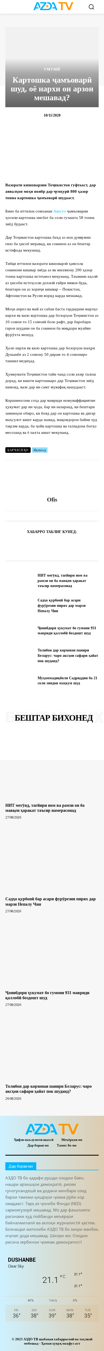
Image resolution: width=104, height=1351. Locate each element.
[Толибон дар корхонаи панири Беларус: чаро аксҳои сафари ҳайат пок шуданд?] (19, 656)
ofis (52, 499)
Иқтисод (40, 450)
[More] (96, 545)
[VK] (72, 545)
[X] (59, 545)
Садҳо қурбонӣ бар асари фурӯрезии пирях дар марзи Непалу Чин (62, 605)
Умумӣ (52, 69)
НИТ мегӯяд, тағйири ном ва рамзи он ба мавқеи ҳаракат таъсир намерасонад (62, 580)
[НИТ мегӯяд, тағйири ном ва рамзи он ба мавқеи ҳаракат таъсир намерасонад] (19, 581)
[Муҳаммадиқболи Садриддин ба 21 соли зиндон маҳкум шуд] (19, 681)
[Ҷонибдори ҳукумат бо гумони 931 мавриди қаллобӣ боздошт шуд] (19, 631)
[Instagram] (22, 1251)
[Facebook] (35, 545)
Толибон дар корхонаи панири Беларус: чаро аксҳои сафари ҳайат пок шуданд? (68, 655)
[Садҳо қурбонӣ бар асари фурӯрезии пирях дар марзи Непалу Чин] (19, 606)
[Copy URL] (10, 545)
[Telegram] (23, 545)
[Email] (84, 545)
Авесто (59, 211)
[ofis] (52, 478)
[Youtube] (82, 1251)
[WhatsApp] (47, 545)
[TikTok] (46, 1251)
